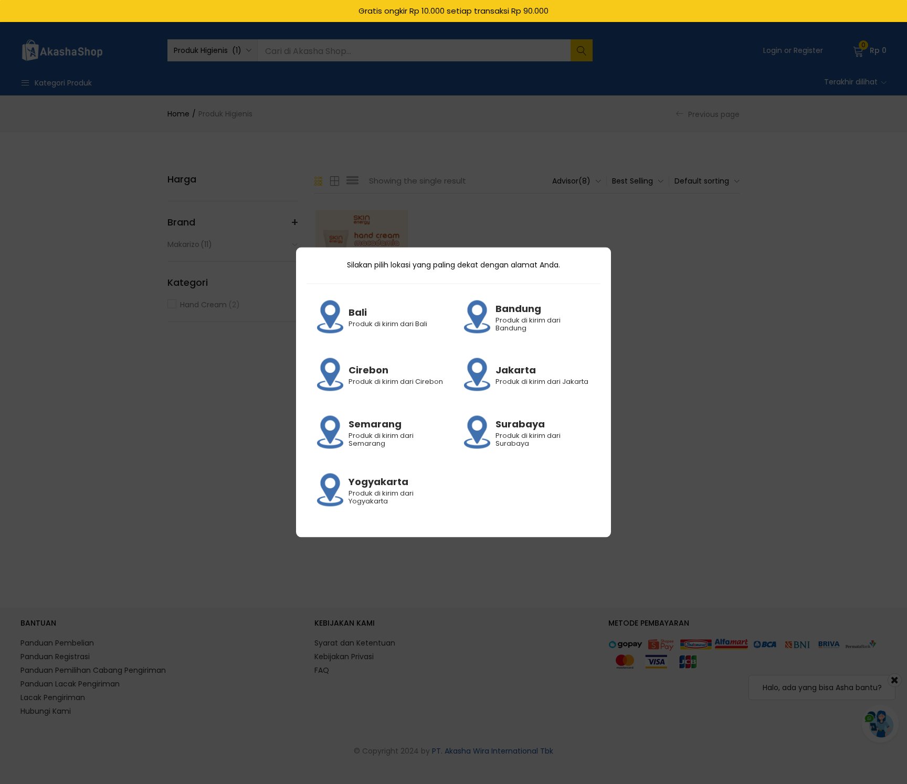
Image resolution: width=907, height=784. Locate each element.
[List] (352, 181)
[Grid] (318, 181)
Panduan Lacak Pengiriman (70, 684)
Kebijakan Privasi (344, 656)
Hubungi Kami (45, 711)
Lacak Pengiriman (52, 697)
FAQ (321, 670)
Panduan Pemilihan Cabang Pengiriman (93, 670)
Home (178, 114)
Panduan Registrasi (55, 656)
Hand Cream (210, 304)
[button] (212, 50)
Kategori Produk (63, 83)
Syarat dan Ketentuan (354, 643)
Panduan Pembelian (57, 643)
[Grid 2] (335, 181)
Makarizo (189, 244)
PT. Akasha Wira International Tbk (492, 751)
